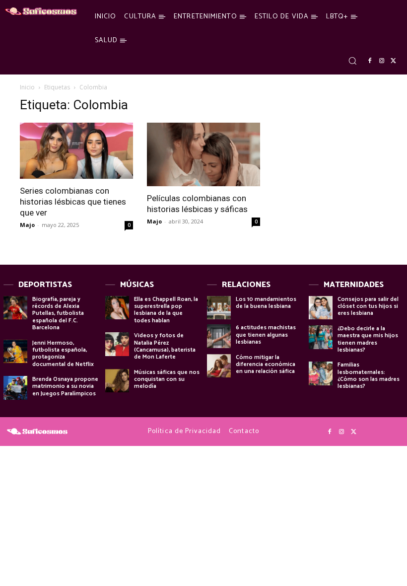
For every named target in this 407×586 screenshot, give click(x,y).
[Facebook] (370, 61)
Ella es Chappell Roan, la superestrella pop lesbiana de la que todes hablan (166, 309)
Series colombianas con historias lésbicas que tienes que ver (73, 202)
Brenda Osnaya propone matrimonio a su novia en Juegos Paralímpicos (65, 386)
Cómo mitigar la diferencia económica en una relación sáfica (265, 364)
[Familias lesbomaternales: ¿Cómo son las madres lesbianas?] (321, 373)
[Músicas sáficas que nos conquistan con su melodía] (117, 381)
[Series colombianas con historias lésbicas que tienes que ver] (76, 151)
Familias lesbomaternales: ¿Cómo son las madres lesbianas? (369, 375)
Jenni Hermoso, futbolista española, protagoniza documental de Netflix (63, 353)
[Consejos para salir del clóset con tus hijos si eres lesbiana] (321, 308)
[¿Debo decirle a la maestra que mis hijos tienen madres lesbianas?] (321, 337)
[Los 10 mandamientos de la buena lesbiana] (219, 308)
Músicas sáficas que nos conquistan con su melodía (167, 379)
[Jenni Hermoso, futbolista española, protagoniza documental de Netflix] (15, 352)
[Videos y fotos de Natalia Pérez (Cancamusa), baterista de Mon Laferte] (117, 344)
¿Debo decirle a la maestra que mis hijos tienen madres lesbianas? (368, 339)
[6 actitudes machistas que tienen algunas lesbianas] (219, 336)
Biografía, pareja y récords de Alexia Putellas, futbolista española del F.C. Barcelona (58, 313)
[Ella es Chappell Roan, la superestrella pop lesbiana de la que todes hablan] (117, 308)
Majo (27, 224)
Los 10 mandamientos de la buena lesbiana (266, 302)
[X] (394, 61)
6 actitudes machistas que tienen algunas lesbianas (266, 335)
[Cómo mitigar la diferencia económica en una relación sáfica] (219, 366)
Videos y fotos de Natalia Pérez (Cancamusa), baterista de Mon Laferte (165, 346)
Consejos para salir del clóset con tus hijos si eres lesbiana (368, 306)
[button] (352, 61)
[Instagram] (382, 61)
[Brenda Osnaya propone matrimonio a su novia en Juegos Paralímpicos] (15, 388)
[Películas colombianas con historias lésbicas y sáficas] (203, 154)
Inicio (27, 87)
